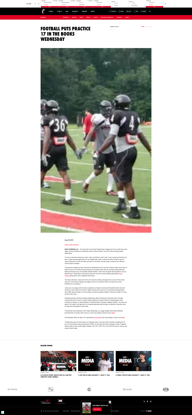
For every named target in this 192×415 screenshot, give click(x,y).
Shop (121, 12)
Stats (95, 17)
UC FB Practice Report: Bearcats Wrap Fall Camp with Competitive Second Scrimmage (56, 376)
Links (50, 6)
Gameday (119, 17)
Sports (51, 11)
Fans (67, 11)
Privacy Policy (66, 411)
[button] (39, 4)
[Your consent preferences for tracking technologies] (2, 412)
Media (88, 17)
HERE (113, 313)
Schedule (66, 17)
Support (84, 11)
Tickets (59, 11)
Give (129, 12)
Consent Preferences (75, 411)
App (137, 11)
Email (144, 12)
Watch (93, 11)
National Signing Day (107, 17)
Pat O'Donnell (97, 317)
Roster (74, 17)
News (81, 17)
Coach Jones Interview (72, 244)
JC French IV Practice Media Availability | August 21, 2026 (133, 375)
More (127, 17)
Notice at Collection (114, 411)
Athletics (75, 11)
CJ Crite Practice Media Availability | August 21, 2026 (94, 375)
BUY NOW (97, 409)
